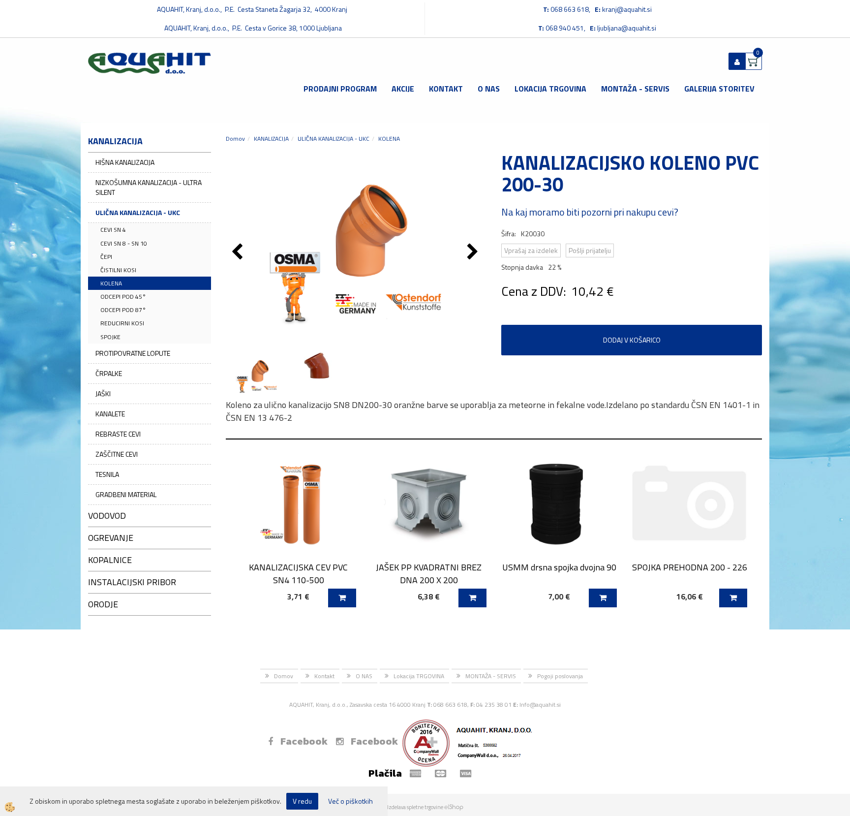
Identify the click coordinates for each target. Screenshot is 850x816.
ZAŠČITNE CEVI (116, 454)
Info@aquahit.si (540, 704)
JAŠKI (103, 393)
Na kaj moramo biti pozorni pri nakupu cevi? (589, 212)
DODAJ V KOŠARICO (632, 340)
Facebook (304, 741)
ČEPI (106, 256)
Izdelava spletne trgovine (415, 807)
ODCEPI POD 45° (123, 296)
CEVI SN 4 (113, 229)
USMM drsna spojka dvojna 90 (559, 567)
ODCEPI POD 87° (123, 309)
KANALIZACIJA (271, 138)
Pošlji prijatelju (590, 250)
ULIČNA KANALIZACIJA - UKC (137, 212)
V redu (302, 801)
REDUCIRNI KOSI (122, 323)
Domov (235, 138)
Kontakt (446, 88)
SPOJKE (110, 337)
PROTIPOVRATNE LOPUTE (132, 353)
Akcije (403, 88)
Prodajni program (340, 88)
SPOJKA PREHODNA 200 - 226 (689, 567)
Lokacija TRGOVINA (550, 88)
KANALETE (110, 413)
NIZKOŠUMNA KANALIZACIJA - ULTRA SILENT (148, 187)
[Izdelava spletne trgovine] (453, 807)
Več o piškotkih (350, 801)
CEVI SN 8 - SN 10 (123, 243)
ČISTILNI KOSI (118, 270)
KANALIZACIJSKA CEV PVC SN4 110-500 (298, 573)
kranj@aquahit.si (627, 9)
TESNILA (107, 474)
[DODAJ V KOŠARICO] (342, 598)
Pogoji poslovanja (560, 676)
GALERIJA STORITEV (719, 88)
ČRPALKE (108, 373)
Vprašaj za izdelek (531, 250)
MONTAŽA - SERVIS (635, 88)
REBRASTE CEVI (118, 434)
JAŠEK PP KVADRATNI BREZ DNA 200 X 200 (429, 573)
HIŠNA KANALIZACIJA (124, 162)
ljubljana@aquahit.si (626, 28)
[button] (473, 252)
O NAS (489, 88)
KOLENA (111, 283)
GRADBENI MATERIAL (125, 494)
